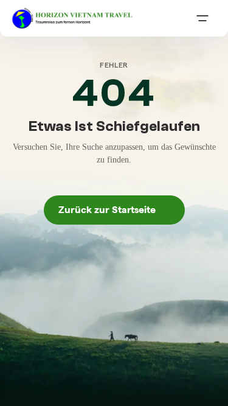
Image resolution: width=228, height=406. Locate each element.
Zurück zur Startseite (114, 210)
